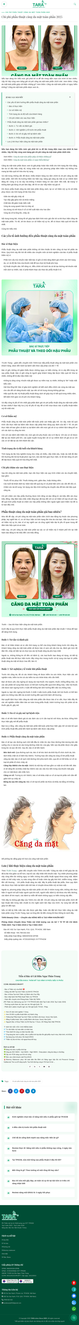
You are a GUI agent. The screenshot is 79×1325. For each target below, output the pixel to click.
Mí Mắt (5, 1254)
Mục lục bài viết (15, 97)
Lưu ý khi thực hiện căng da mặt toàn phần (25, 142)
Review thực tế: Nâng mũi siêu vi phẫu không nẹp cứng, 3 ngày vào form (42, 1149)
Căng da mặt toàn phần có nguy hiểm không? (31, 160)
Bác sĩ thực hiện (15, 106)
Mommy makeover (9, 1250)
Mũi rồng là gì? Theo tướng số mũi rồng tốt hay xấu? (35, 1170)
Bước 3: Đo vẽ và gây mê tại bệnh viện (25, 134)
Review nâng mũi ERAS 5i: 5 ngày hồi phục (31, 1193)
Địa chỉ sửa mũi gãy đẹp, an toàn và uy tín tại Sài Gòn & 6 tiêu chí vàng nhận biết (41, 1182)
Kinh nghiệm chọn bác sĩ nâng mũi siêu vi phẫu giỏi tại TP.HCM (40, 1117)
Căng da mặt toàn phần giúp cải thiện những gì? (32, 156)
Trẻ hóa (5, 1243)
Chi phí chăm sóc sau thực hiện (22, 118)
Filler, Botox (7, 1257)
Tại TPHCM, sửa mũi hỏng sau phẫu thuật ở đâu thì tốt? (36, 1160)
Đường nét (6, 1247)
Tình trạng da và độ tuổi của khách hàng (25, 114)
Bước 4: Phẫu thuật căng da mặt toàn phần (27, 138)
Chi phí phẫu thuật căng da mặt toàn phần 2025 (26, 1081)
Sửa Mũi (6, 1240)
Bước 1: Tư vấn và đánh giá (20, 126)
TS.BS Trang (11, 870)
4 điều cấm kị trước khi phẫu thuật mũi (29, 1127)
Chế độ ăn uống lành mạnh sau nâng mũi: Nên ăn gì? (35, 1138)
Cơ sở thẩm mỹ (15, 110)
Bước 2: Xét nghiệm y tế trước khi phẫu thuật (27, 130)
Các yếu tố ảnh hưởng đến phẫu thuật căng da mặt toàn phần (32, 102)
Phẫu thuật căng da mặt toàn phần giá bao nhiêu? (27, 122)
